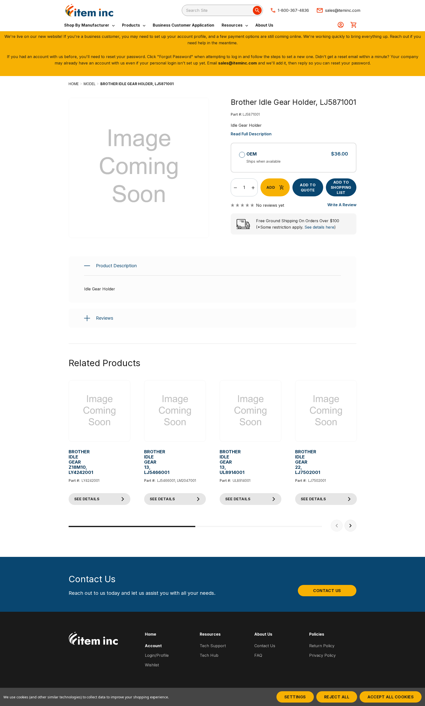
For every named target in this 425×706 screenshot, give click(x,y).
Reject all (336, 696)
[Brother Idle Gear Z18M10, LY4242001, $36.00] (99, 411)
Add (270, 187)
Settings (295, 696)
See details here (319, 227)
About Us (264, 25)
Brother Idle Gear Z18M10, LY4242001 (72, 462)
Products (131, 25)
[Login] (341, 25)
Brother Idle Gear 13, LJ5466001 (148, 462)
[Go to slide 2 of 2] (258, 526)
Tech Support (213, 645)
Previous (337, 526)
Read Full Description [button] (251, 133)
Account (153, 645)
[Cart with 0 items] (353, 25)
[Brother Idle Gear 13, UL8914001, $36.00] (250, 411)
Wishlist (152, 664)
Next (350, 526)
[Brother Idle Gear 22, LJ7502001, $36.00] (326, 411)
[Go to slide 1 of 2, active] (132, 526)
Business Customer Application (183, 25)
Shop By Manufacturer (87, 25)
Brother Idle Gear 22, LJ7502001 (299, 462)
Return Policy (321, 645)
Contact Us (327, 590)
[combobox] (222, 10)
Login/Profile (157, 655)
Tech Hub (209, 655)
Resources (232, 25)
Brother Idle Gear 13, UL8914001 (223, 462)
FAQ (258, 655)
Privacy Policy (322, 655)
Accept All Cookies (390, 696)
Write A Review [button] (341, 204)
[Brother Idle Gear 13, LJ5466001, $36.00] (175, 411)
